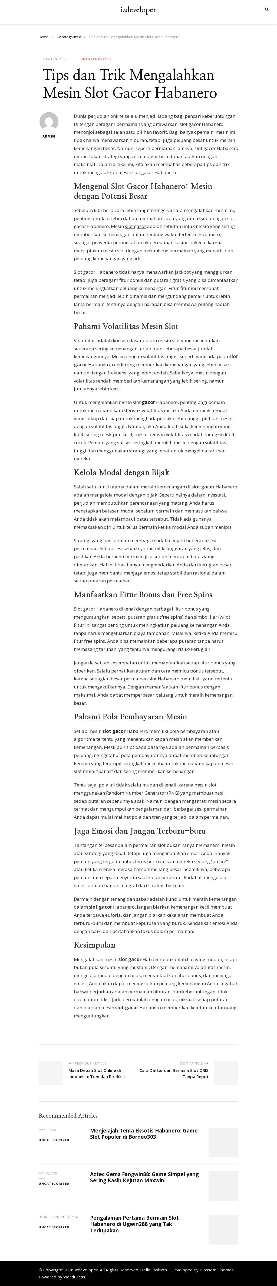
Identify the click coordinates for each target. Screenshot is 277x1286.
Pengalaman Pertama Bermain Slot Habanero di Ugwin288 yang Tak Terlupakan (134, 1224)
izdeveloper (138, 9)
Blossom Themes (217, 1269)
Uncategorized (95, 59)
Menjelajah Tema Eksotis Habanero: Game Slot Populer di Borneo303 (144, 1133)
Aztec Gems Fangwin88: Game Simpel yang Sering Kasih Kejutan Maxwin (144, 1177)
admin (48, 136)
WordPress (74, 1277)
